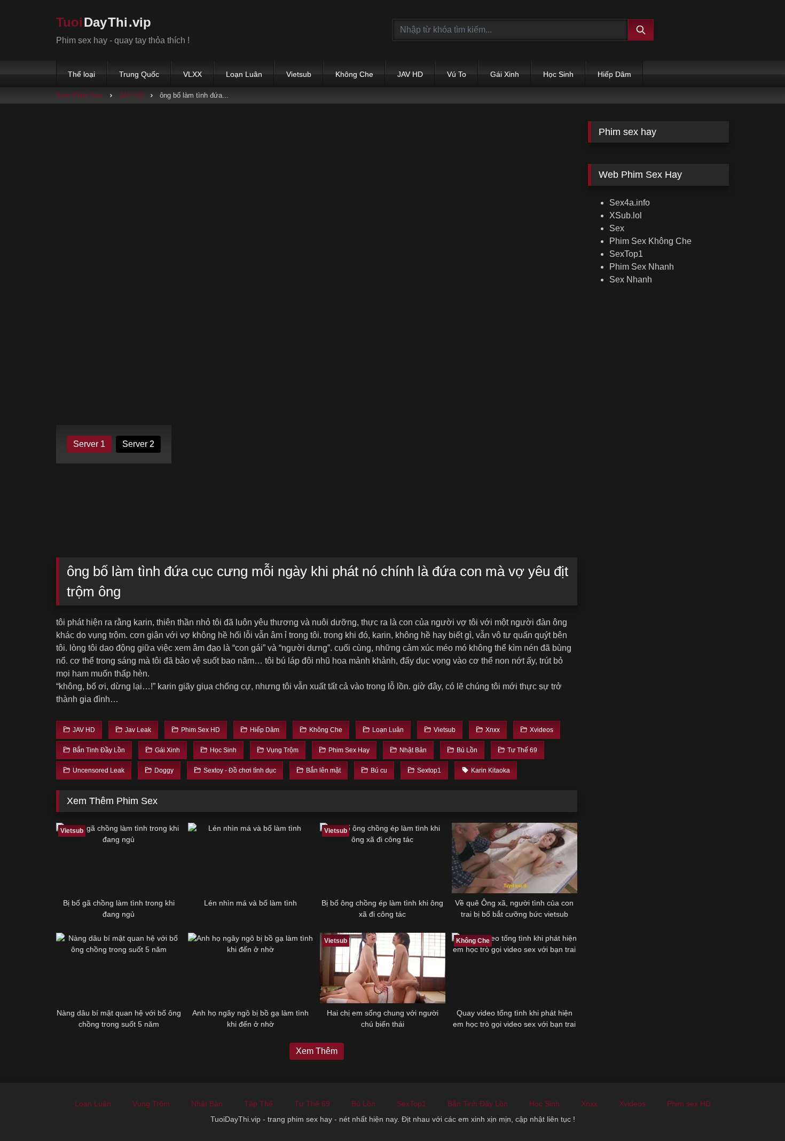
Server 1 (89, 443)
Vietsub (298, 74)
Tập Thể (258, 1103)
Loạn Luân (244, 74)
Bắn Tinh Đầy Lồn (478, 1103)
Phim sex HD (689, 1103)
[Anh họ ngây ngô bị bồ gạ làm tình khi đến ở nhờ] (250, 968)
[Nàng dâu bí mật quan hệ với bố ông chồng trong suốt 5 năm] (119, 968)
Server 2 (138, 443)
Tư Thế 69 (312, 1103)
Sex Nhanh (630, 279)
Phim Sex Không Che (650, 241)
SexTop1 (626, 253)
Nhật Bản (207, 1103)
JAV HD (410, 74)
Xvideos (632, 1103)
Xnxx (589, 1103)
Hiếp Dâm (614, 74)
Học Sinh (558, 74)
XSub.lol (625, 215)
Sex (616, 228)
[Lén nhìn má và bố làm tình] (250, 858)
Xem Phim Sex (79, 95)
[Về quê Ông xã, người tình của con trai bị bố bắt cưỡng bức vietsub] (514, 858)
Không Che (354, 74)
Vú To (456, 74)
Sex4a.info (629, 202)
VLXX (192, 74)
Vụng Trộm (151, 1103)
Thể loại (81, 74)
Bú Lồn (363, 1103)
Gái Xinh (504, 74)
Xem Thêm (316, 1051)
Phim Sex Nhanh (641, 266)
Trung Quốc (139, 74)
